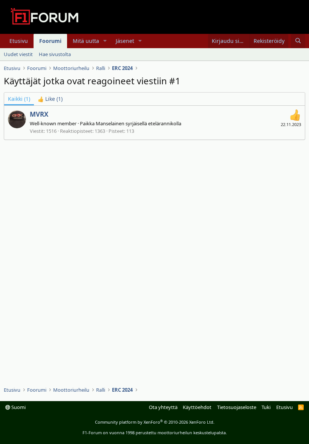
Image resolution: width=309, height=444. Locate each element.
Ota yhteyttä (163, 407)
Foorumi (50, 40)
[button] (105, 41)
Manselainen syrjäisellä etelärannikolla (138, 123)
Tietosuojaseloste (236, 407)
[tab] (50, 99)
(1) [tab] (19, 98)
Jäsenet (125, 40)
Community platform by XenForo (154, 422)
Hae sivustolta (55, 54)
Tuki (266, 407)
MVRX (39, 114)
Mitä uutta (86, 40)
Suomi (18, 407)
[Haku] (298, 41)
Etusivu (18, 40)
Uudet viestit (18, 54)
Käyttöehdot (197, 407)
